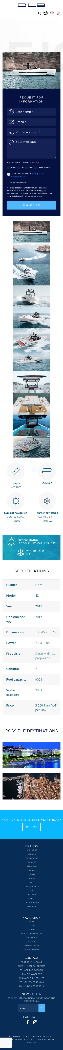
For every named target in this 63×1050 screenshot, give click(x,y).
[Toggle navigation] (8, 13)
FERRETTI (32, 898)
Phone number (44, 168)
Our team (32, 941)
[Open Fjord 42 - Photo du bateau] (31, 231)
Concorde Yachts (32, 886)
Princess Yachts (32, 945)
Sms (22, 168)
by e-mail (24, 193)
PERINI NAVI (31, 866)
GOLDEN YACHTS (32, 902)
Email (13, 168)
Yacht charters (32, 950)
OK (41, 1008)
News (31, 921)
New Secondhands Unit (32, 933)
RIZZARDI (32, 894)
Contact (31, 827)
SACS (32, 882)
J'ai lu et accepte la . (27, 175)
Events (32, 925)
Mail (31, 168)
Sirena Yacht (32, 858)
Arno (31, 890)
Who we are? (32, 937)
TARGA (32, 870)
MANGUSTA (31, 906)
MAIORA (32, 874)
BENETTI (32, 878)
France (31, 755)
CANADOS (32, 862)
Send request (31, 205)
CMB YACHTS (32, 850)
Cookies (29, 1039)
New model (32, 929)
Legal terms (36, 196)
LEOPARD (32, 854)
